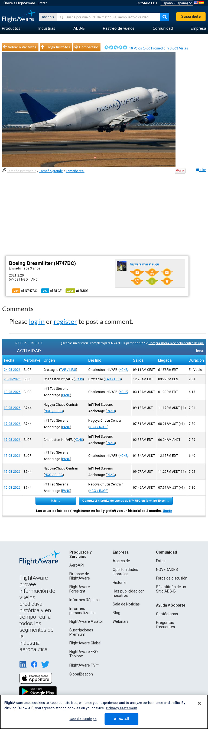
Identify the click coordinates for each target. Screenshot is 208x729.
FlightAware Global (85, 643)
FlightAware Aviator (86, 621)
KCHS (123, 370)
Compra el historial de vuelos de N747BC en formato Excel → (125, 500)
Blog (116, 613)
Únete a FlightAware (19, 3)
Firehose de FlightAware (79, 576)
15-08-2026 (12, 456)
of (52, 291)
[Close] (199, 703)
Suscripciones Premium (81, 632)
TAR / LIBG (68, 370)
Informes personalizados (82, 610)
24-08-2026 (12, 370)
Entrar (42, 3)
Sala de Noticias (126, 604)
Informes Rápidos (84, 600)
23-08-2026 (12, 379)
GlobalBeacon (81, 674)
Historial (119, 582)
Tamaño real (75, 171)
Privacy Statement (121, 708)
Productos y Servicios (80, 554)
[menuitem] (11, 28)
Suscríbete (191, 16)
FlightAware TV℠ (84, 665)
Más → (55, 500)
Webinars (121, 621)
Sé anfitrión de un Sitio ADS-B (171, 589)
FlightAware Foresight (79, 589)
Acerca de (121, 561)
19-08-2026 (12, 392)
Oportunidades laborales (125, 571)
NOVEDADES (167, 569)
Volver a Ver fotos (22, 47)
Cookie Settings (83, 719)
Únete (167, 511)
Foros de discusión (171, 578)
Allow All (121, 719)
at (77, 291)
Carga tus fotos (58, 47)
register (65, 321)
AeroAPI (76, 565)
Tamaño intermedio (21, 171)
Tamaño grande (51, 171)
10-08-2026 (12, 488)
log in (37, 321)
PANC (66, 395)
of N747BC (25, 291)
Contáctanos (167, 614)
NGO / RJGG (54, 411)
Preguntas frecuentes (165, 624)
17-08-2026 (12, 424)
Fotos (160, 561)
